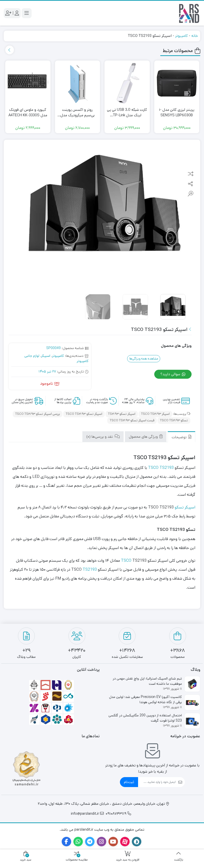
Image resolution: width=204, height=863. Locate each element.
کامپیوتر (181, 35)
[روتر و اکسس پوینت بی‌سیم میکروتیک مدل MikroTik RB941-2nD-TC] (77, 83)
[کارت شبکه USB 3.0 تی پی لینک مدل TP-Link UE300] (127, 83)
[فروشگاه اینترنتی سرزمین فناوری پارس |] (189, 13)
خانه (194, 35)
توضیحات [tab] (180, 437)
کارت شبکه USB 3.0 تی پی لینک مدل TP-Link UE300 (127, 112)
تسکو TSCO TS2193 (174, 420)
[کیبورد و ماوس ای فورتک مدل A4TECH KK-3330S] (28, 83)
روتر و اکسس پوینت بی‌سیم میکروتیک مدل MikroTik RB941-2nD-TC (77, 112)
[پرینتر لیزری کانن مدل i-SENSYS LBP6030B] (177, 83)
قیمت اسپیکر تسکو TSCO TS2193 (132, 420)
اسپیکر (45, 355)
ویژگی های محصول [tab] (144, 436)
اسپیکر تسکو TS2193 (121, 414)
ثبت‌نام (129, 782)
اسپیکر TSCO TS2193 (155, 414)
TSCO (126, 560)
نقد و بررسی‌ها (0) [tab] (100, 436)
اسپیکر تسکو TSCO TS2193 (84, 414)
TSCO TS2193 (161, 468)
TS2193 (90, 569)
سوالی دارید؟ (170, 374)
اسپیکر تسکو (185, 507)
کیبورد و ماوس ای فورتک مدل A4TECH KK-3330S (27, 112)
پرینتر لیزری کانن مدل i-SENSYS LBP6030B (176, 112)
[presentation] (9, 50)
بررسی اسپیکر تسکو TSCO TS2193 (37, 414)
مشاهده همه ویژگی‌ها (143, 358)
